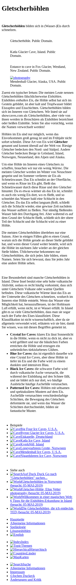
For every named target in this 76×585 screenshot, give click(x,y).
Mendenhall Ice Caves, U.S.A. (40, 452)
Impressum (17, 572)
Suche (27, 564)
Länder (31, 553)
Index (25, 542)
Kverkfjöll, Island (32, 444)
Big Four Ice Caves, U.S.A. (39, 429)
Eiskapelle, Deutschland (36, 436)
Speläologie (18, 527)
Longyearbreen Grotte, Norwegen (43, 448)
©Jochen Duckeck (22, 576)
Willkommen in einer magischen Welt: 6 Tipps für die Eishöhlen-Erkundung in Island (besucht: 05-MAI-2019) (41, 500)
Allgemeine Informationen (27, 523)
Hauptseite (17, 519)
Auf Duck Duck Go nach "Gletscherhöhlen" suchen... (33, 476)
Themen (26, 545)
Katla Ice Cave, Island (35, 440)
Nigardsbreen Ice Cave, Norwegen (43, 456)
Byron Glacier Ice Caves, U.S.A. (42, 433)
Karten (24, 557)
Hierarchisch (38, 549)
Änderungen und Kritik (25, 579)
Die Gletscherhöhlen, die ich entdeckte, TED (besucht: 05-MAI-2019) (42, 510)
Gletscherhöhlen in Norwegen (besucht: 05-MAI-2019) (36, 483)
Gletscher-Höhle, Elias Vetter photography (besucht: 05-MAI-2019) (35, 491)
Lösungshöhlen (20, 531)
